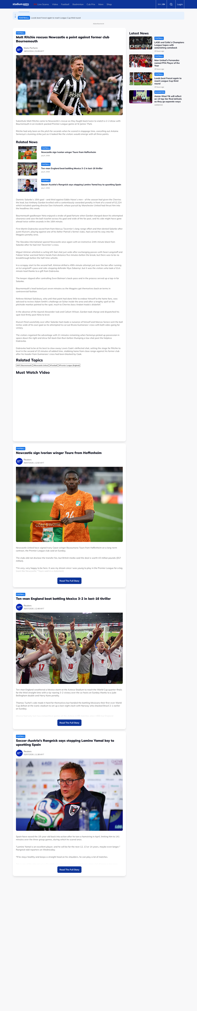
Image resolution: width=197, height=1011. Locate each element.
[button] (15, 14)
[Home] (21, 4)
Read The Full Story (69, 580)
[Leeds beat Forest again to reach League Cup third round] (140, 78)
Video (55, 4)
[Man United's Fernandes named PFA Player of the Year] (140, 60)
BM (159, 4)
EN (163, 4)
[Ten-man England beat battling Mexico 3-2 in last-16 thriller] (27, 168)
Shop (109, 4)
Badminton (78, 4)
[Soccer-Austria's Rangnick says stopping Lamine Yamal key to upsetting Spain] (27, 185)
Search (171, 4)
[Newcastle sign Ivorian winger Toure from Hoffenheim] (27, 152)
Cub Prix (91, 4)
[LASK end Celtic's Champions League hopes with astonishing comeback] (140, 42)
